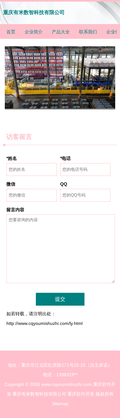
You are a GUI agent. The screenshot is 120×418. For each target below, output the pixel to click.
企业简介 (34, 31)
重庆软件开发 (81, 393)
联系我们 (88, 31)
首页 (10, 31)
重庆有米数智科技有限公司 (34, 12)
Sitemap (60, 403)
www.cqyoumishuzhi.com (66, 384)
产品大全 (61, 31)
